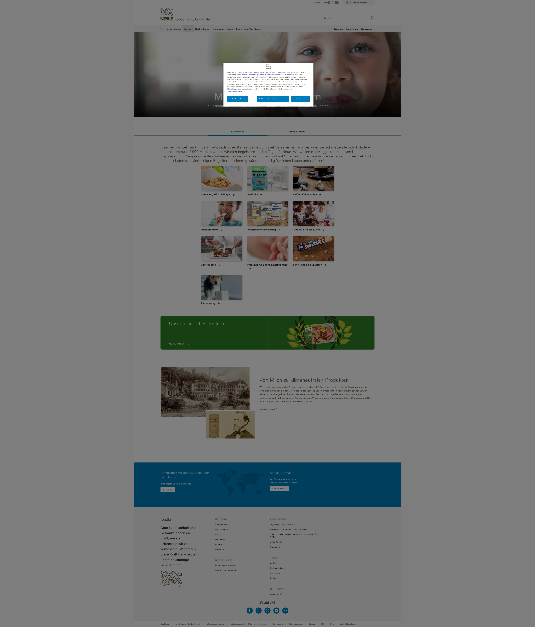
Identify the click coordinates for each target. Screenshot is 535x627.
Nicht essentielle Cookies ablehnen (272, 99)
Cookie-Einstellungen (237, 99)
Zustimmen (300, 99)
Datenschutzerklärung (236, 91)
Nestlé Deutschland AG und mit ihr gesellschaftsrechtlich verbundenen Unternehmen (262, 75)
